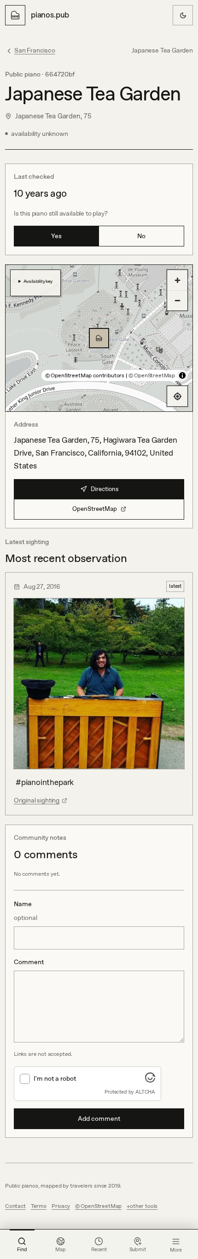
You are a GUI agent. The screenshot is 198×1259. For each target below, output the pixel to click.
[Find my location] (177, 396)
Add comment (99, 1118)
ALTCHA (145, 1092)
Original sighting (36, 800)
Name (25, 910)
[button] (99, 338)
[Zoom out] (177, 300)
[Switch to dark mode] (183, 15)
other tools (143, 1206)
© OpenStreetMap (151, 375)
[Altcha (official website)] (150, 1079)
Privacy (61, 1206)
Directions (104, 489)
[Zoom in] (177, 280)
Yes (56, 236)
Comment (29, 962)
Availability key (37, 281)
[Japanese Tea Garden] (99, 338)
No (141, 236)
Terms (39, 1206)
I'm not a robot (55, 1078)
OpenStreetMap (94, 508)
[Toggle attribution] (182, 375)
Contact (15, 1206)
